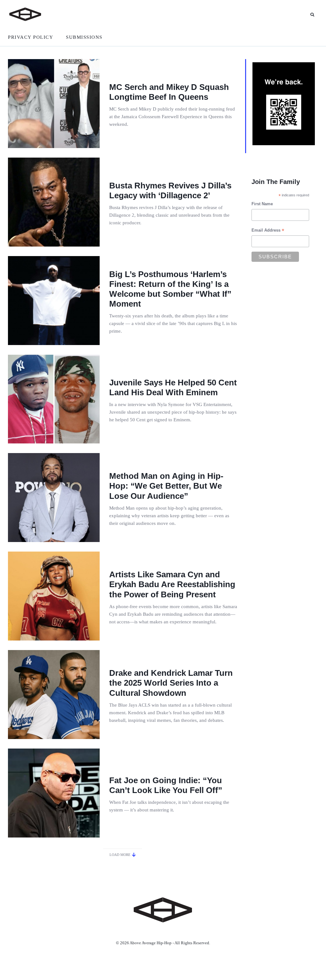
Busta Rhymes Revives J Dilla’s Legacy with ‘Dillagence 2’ (170, 190)
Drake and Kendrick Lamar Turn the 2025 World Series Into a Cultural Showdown (171, 682)
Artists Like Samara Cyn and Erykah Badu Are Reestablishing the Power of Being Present (172, 584)
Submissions (84, 37)
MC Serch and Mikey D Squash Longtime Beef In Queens (169, 92)
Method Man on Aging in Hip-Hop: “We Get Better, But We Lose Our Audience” (166, 485)
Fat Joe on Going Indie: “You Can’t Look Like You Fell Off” (165, 785)
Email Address (268, 230)
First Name (262, 203)
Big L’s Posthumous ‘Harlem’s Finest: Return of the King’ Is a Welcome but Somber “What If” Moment (170, 289)
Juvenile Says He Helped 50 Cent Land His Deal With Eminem (173, 387)
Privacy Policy (30, 37)
